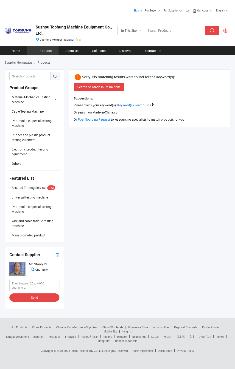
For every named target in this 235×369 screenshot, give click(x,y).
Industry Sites (161, 327)
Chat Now (41, 269)
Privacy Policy (185, 350)
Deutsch (122, 336)
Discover (125, 50)
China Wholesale (112, 327)
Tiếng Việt (104, 341)
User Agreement (143, 350)
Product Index (210, 327)
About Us (71, 50)
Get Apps (202, 10)
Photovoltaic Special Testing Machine (32, 123)
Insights (127, 331)
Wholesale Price (138, 327)
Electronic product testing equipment (30, 151)
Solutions (99, 50)
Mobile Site (110, 331)
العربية (155, 336)
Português (54, 336)
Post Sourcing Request (225, 30)
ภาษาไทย (205, 336)
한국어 (167, 336)
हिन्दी (192, 336)
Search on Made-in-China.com (98, 87)
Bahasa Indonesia (126, 341)
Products (45, 50)
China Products (41, 327)
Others (16, 163)
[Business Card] (57, 255)
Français (70, 336)
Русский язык (89, 336)
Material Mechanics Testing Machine (31, 99)
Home (15, 50)
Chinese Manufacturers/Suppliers (77, 327)
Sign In (138, 10)
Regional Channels (185, 327)
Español (38, 336)
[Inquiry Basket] (187, 10)
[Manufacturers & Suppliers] (34, 9)
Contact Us (153, 50)
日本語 (180, 336)
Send (34, 297)
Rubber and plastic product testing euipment (31, 137)
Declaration (165, 350)
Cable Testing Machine (28, 111)
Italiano (107, 336)
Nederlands (139, 336)
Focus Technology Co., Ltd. (87, 350)
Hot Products (19, 327)
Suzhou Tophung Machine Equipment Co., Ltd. (74, 30)
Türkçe (220, 336)
